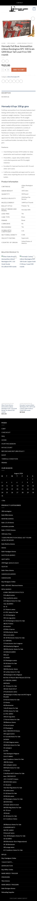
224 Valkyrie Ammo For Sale (12, 601)
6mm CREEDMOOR (9, 776)
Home (3, 43)
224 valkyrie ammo (9, 595)
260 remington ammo (10, 765)
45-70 (5, 606)
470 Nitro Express (9, 629)
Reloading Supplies (7, 892)
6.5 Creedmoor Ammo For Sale (13, 850)
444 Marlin (6, 683)
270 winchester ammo (10, 692)
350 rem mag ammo (9, 618)
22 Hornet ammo (8, 725)
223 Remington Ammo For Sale (13, 799)
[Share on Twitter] (10, 81)
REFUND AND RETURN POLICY (12, 451)
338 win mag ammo (9, 716)
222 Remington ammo (10, 660)
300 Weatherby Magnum (11, 646)
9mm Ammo (5, 881)
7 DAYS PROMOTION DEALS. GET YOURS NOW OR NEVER (16, 539)
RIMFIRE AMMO (7, 519)
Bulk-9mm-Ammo (7, 570)
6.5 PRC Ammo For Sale (10, 612)
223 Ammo (6, 702)
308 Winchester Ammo (10, 669)
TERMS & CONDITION (9, 459)
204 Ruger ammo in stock (10, 563)
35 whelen (6, 657)
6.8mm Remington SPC (25, 43)
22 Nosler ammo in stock (11, 805)
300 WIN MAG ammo (10, 782)
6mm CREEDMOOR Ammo (11, 731)
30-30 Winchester (9, 844)
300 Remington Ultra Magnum (12, 675)
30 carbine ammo (8, 790)
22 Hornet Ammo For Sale (11, 699)
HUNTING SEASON (8, 444)
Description (6, 93)
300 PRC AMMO (8, 830)
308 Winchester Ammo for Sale (13, 649)
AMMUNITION (7, 866)
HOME (4, 440)
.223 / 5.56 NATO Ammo (10, 779)
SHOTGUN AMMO (8, 555)
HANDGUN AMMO (8, 574)
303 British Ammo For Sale (11, 745)
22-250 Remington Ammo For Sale (14, 621)
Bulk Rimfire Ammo (8, 544)
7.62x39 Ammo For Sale (10, 708)
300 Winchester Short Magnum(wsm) (15, 841)
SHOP (3, 455)
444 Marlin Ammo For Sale (11, 768)
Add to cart (18, 70)
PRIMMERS (5, 877)
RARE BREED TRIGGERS (10, 884)
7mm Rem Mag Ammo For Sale (12, 788)
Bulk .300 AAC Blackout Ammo (12, 585)
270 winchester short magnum (12, 643)
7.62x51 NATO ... (7, 862)
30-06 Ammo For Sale (10, 663)
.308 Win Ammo (8, 762)
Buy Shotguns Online (8, 582)
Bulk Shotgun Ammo (8, 888)
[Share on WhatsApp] (3, 81)
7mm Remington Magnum (11, 753)
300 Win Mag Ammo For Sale (12, 807)
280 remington (6, 511)
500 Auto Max (6, 534)
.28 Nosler (6, 813)
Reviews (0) (5, 97)
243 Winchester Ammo (10, 632)
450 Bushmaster (8, 705)
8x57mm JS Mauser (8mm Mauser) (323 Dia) (16, 677)
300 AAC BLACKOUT (10, 689)
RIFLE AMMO (11, 43)
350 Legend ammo (9, 734)
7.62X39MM (7, 666)
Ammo (3, 548)
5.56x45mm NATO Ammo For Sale (13, 773)
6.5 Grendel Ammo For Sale (11, 736)
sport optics (5, 559)
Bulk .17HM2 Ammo (8, 530)
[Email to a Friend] (14, 81)
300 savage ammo (8, 847)
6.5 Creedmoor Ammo (10, 819)
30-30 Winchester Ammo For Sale (14, 638)
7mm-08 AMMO (8, 604)
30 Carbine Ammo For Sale (11, 672)
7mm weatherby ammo (10, 598)
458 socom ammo (8, 635)
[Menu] (2, 8)
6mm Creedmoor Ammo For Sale (13, 759)
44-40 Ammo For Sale (10, 816)
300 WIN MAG (8, 802)
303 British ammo (8, 796)
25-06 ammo (7, 785)
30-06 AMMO (7, 839)
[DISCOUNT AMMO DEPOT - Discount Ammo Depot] (18, 9)
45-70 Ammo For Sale (10, 686)
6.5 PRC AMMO (8, 714)
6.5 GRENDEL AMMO (10, 680)
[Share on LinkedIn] (21, 81)
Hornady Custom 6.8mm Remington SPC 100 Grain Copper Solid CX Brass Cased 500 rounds (27, 407)
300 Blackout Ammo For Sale (12, 824)
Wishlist (4, 462)
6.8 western (7, 626)
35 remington (7, 748)
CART (3, 429)
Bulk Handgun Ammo (8, 551)
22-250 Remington (9, 615)
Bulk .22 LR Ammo (7, 522)
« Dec (3, 500)
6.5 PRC (5, 751)
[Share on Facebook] (6, 81)
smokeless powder (7, 526)
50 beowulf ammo (9, 833)
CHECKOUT (5, 432)
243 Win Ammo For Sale (10, 711)
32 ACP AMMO (8, 756)
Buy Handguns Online (8, 858)
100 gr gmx (23, 106)
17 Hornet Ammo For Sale (11, 719)
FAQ (3, 436)
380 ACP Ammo (8, 623)
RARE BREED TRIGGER (9, 873)
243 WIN (6, 739)
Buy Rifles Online (7, 869)
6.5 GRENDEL (7, 640)
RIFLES (3, 854)
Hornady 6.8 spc (9, 106)
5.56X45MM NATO (9, 827)
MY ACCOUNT (6, 447)
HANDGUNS (6, 578)
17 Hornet (6, 770)
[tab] (18, 93)
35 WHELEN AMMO (9, 652)
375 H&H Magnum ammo (11, 742)
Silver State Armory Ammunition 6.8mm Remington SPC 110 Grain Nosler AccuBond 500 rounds (9, 408)
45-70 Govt (7, 810)
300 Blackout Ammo (9, 722)
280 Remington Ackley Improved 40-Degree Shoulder (17, 696)
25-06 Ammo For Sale (10, 793)
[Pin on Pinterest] (17, 81)
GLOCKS (4, 566)
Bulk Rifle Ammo (7, 515)
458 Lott (6, 655)
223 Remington (8, 728)
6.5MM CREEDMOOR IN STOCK (13, 592)
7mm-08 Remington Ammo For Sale (14, 836)
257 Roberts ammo (9, 609)
